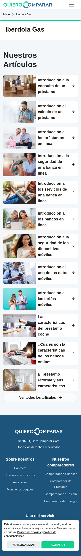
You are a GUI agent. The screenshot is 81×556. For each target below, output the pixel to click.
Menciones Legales (20, 489)
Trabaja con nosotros (20, 475)
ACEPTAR (58, 544)
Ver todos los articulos (38, 397)
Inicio (6, 14)
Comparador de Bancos (60, 474)
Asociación (20, 482)
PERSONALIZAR (23, 544)
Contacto (20, 468)
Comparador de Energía (60, 501)
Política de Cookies (29, 532)
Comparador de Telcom (61, 494)
